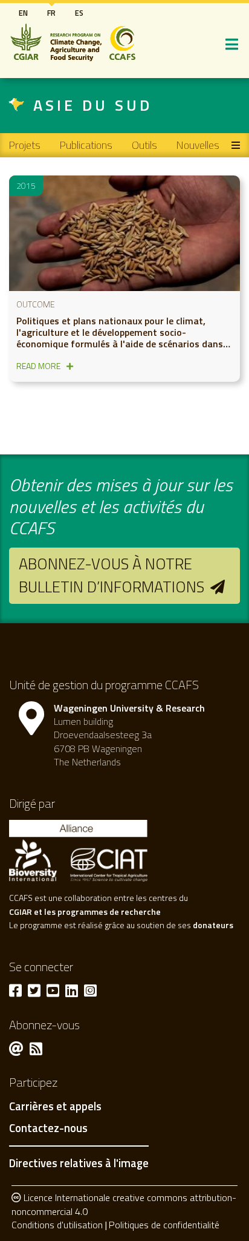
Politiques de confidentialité (164, 1224)
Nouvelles (197, 145)
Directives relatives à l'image (79, 1162)
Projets (24, 145)
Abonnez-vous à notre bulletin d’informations (111, 575)
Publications (86, 145)
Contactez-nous (48, 1128)
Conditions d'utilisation (57, 1224)
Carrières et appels (55, 1107)
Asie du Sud (92, 105)
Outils (144, 145)
